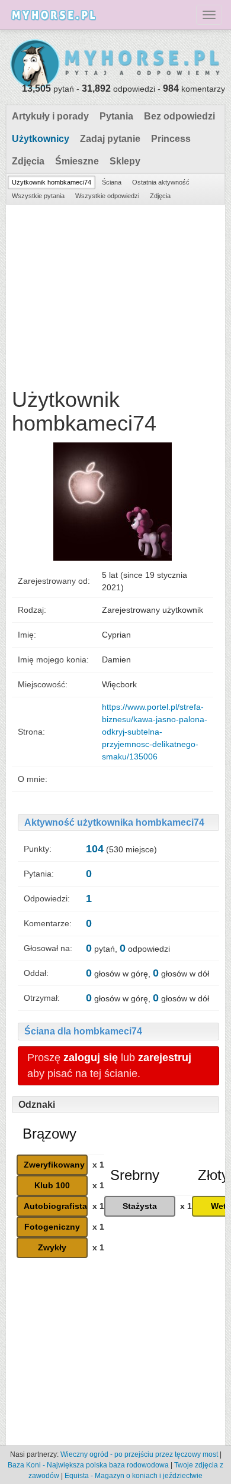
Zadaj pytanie (110, 139)
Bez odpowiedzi (179, 116)
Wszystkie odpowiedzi (107, 195)
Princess (171, 139)
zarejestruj (164, 1057)
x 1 (98, 1164)
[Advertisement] (115, 293)
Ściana (111, 182)
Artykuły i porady (50, 116)
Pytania (116, 116)
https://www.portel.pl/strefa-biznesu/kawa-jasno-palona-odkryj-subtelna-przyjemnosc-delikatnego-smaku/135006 (154, 731)
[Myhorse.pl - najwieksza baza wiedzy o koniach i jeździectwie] (115, 64)
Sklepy (125, 161)
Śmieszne (77, 161)
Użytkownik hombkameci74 (51, 182)
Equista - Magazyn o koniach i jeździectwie (134, 1476)
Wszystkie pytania (38, 195)
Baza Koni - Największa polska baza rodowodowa (88, 1465)
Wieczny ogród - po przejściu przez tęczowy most (139, 1454)
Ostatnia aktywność (161, 182)
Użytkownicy (40, 139)
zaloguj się (90, 1057)
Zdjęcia (28, 161)
